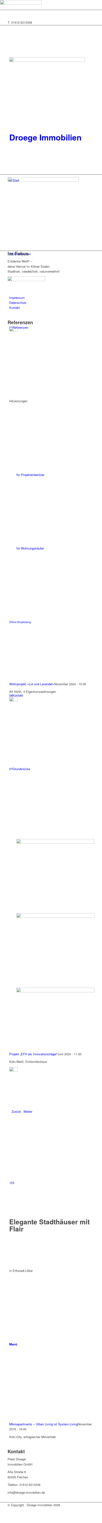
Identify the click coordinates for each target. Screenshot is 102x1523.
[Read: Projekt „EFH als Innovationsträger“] (13, 700)
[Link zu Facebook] (10, 12)
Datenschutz (18, 302)
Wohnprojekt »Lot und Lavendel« (31, 684)
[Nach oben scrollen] (1, 1520)
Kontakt (14, 307)
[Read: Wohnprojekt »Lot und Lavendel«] (13, 330)
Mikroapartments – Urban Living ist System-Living (43, 1424)
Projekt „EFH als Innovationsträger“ (33, 1054)
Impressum (17, 297)
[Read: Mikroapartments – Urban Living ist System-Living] (13, 1070)
